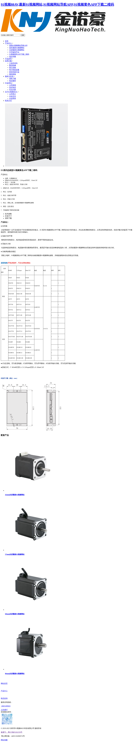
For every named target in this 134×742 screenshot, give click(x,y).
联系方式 (8, 100)
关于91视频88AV (11, 92)
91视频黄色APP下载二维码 (19, 54)
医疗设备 (12, 67)
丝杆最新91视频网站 (16, 48)
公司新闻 (12, 85)
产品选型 (8, 59)
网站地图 (4, 740)
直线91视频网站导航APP (18, 45)
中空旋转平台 (14, 52)
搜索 (22, 35)
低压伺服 (12, 56)
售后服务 (12, 81)
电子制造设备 (14, 70)
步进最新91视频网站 (16, 50)
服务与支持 (9, 76)
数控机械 (12, 65)
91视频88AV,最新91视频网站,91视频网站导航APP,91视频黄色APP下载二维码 (57, 4)
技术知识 (12, 87)
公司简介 (12, 94)
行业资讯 (8, 83)
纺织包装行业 (14, 72)
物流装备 (12, 74)
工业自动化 (13, 63)
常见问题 (12, 89)
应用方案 (8, 61)
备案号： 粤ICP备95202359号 (11, 732)
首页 (6, 41)
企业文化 (12, 96)
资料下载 (12, 78)
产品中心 (8, 43)
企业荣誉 (12, 98)
